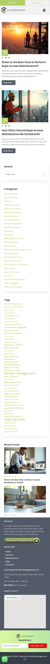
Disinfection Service (12, 208)
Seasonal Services (12, 272)
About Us (9, 555)
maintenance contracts (14, 405)
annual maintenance (13, 304)
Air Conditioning (11, 194)
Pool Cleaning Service (13, 257)
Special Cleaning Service (14, 279)
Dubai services (11, 362)
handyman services (11, 385)
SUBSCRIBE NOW (37, 646)
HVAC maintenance (11, 399)
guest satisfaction (12, 382)
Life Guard (8, 235)
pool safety (9, 413)
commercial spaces (12, 333)
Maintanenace (12, 558)
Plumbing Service (11, 253)
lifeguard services (11, 402)
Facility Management (13, 223)
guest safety (8, 380)
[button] (44, 10)
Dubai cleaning (8, 351)
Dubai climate (9, 354)
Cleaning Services (11, 205)
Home (8, 551)
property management (13, 416)
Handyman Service (12, 227)
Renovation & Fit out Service (16, 264)
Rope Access (9, 268)
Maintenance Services (13, 238)
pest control (8, 411)
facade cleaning (11, 367)
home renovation (11, 391)
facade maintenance (12, 370)
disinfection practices (10, 342)
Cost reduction (8, 336)
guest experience (11, 377)
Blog (8, 561)
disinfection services (13, 345)
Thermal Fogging (11, 283)
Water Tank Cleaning (13, 287)
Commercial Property (11, 330)
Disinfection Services (13, 212)
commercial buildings (11, 322)
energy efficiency (12, 364)
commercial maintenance (13, 325)
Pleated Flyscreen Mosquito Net (18, 249)
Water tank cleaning (11, 432)
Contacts (10, 565)
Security (7, 275)
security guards (9, 426)
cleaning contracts (10, 313)
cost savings (9, 339)
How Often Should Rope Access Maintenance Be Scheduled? (22, 132)
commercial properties (15, 327)
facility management (19, 373)
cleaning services (11, 316)
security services (10, 429)
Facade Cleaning (11, 220)
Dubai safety (9, 359)
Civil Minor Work (10, 197)
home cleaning (10, 388)
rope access (14, 419)
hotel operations (11, 396)
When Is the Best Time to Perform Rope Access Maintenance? (24, 64)
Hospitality (8, 231)
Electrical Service (11, 216)
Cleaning (8, 201)
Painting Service (11, 242)
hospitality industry (12, 394)
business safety (9, 310)
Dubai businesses (11, 348)
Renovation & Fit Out (13, 261)
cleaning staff (9, 319)
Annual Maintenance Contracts (13, 307)
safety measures (10, 423)
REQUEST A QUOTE (11, 591)
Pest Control (9, 246)
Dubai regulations (11, 356)
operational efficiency (13, 408)
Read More (7, 83)
